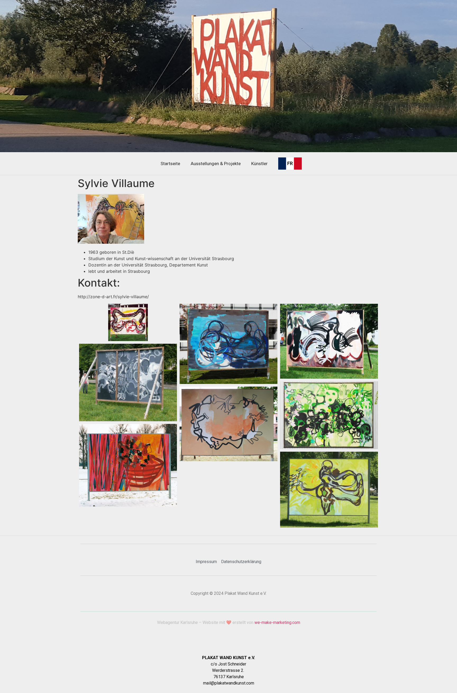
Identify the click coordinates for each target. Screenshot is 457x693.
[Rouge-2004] (128, 465)
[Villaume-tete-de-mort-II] (329, 415)
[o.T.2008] (228, 424)
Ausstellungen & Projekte (216, 163)
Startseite (170, 163)
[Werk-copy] (329, 490)
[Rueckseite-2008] (128, 382)
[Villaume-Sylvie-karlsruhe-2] (228, 344)
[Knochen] (128, 322)
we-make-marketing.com (277, 622)
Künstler (259, 163)
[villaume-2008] (329, 341)
